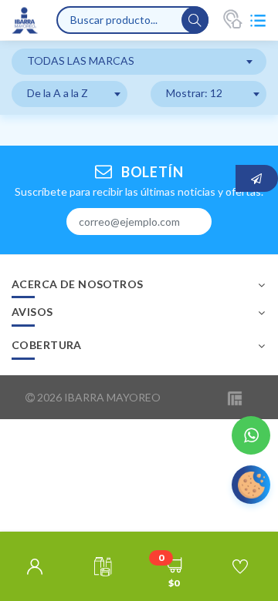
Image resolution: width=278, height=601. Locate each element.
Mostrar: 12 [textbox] (194, 92)
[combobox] (139, 62)
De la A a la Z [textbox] (57, 92)
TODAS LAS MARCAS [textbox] (80, 60)
